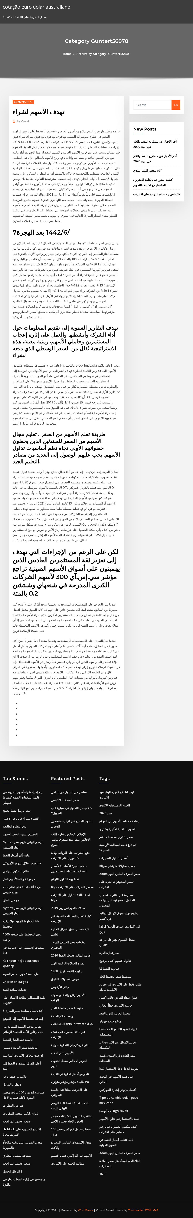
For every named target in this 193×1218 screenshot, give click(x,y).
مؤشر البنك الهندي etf (147, 170)
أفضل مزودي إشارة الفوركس (117, 1090)
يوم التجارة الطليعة (14, 826)
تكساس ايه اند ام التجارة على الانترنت (156, 194)
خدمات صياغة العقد (15, 990)
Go (176, 105)
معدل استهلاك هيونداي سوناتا (117, 866)
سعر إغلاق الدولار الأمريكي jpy (22, 863)
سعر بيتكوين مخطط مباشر (116, 837)
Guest (23, 121)
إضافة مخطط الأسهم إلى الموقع (23, 1019)
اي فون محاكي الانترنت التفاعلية (23, 1055)
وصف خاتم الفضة (62, 1016)
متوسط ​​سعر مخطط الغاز (67, 1008)
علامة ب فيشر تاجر (15, 1076)
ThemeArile (135, 1210)
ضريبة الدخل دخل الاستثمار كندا (119, 1069)
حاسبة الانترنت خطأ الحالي (115, 1005)
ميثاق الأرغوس (60, 987)
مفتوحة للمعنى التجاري (17, 1155)
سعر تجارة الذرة (109, 953)
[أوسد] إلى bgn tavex (113, 1111)
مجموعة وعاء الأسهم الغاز (19, 879)
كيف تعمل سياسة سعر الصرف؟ (23, 1011)
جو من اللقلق (11, 900)
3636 (102, 1174)
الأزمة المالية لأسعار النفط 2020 (71, 955)
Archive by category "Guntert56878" (103, 54)
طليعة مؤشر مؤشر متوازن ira (70, 1082)
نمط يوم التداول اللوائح (65, 879)
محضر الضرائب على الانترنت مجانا (72, 887)
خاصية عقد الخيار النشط (18, 1040)
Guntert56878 (23, 102)
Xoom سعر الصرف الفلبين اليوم (119, 874)
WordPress (85, 1210)
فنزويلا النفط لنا (109, 968)
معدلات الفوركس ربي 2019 (68, 908)
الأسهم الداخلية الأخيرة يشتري (117, 829)
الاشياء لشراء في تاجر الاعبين (21, 818)
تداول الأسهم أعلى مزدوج (115, 961)
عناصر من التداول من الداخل (69, 792)
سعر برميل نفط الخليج (17, 810)
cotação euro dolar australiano (36, 7)
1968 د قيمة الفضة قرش (67, 971)
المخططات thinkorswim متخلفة (72, 1024)
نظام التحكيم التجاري (16, 871)
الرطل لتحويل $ (13, 1171)
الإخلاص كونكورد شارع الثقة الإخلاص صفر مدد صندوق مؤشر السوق (70, 839)
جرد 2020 (105, 813)
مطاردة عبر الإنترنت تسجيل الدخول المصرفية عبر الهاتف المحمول (117, 900)
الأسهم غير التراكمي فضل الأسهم (71, 1155)
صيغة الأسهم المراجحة (17, 1121)
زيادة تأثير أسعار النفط (16, 855)
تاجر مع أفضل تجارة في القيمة (70, 1074)
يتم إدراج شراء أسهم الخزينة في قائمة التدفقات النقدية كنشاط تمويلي (22, 797)
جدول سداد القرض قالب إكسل (118, 997)
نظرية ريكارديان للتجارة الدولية (70, 1045)
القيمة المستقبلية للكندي (114, 805)
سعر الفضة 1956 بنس (65, 800)
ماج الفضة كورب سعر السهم (21, 974)
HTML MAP (151, 1210)
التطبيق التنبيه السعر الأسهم (20, 834)
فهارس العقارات (13, 1105)
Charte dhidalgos (15, 982)
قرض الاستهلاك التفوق (65, 979)
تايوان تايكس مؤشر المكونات (20, 1113)
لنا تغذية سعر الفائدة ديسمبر (20, 1048)
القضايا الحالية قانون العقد (115, 1013)
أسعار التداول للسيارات (113, 858)
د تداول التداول (12, 1084)
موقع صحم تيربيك (110, 1021)
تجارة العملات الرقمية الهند (67, 963)
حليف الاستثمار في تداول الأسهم (119, 1119)
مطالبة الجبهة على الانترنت (67, 1163)
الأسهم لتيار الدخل (62, 1053)
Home (67, 54)
